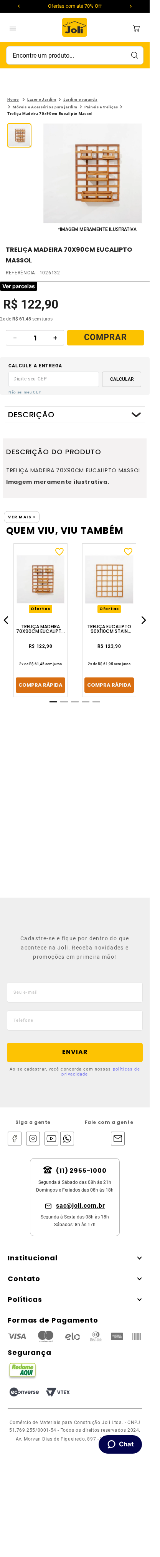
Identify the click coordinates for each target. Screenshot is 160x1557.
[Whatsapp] (65, 1139)
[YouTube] (51, 1139)
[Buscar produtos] (134, 55)
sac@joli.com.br (80, 1205)
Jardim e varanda (80, 99)
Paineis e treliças (101, 107)
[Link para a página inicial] (13, 99)
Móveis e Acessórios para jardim (45, 107)
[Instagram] (33, 1139)
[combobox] (75, 55)
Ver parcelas (18, 286)
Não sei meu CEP (24, 392)
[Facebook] (14, 1139)
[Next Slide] (130, 6)
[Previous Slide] (18, 6)
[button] (92, 174)
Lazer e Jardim (41, 99)
